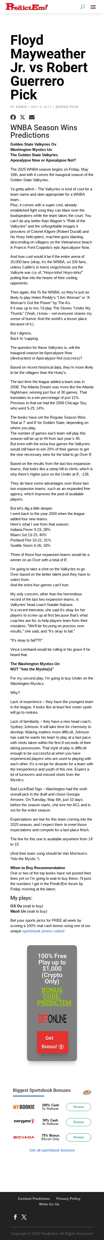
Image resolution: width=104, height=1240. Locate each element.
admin (21, 107)
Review (78, 1107)
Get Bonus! (49, 1042)
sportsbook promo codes (42, 931)
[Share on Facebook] (13, 117)
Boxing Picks (67, 107)
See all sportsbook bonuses (52, 1150)
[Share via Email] (32, 117)
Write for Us (49, 1204)
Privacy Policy (68, 1199)
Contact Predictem (34, 1199)
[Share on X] (22, 117)
